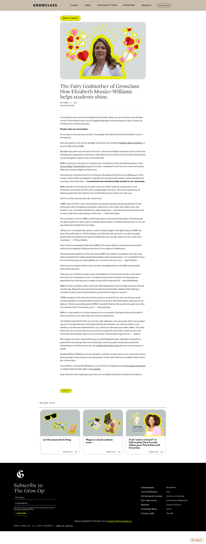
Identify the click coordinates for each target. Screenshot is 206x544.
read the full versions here (107, 345)
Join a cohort (164, 5)
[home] (45, 5)
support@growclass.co (120, 521)
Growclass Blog (148, 509)
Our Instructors (149, 500)
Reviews (145, 505)
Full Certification (149, 492)
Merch (169, 509)
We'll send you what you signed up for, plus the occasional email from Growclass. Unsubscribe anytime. (34, 508)
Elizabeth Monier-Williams (130, 143)
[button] (74, 5)
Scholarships (147, 487)
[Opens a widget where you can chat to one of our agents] (196, 540)
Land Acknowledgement (177, 500)
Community (65, 391)
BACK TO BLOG (70, 18)
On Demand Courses (151, 496)
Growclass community (136, 366)
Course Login (147, 513)
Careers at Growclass (175, 496)
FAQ (168, 492)
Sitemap (169, 513)
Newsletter (171, 487)
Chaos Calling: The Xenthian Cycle (75, 166)
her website (95, 369)
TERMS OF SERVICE (64, 526)
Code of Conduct (173, 505)
